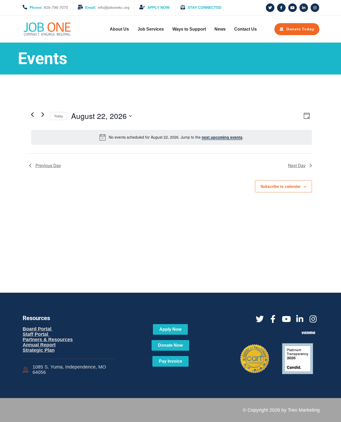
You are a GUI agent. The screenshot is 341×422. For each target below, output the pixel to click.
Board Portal (38, 329)
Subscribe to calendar (281, 186)
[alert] (171, 137)
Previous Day (48, 165)
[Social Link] (270, 7)
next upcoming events (222, 137)
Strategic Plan (39, 350)
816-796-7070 (49, 7)
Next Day (297, 165)
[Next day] (42, 114)
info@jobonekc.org (107, 7)
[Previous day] (32, 114)
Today (58, 116)
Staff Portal (36, 334)
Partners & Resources (48, 339)
